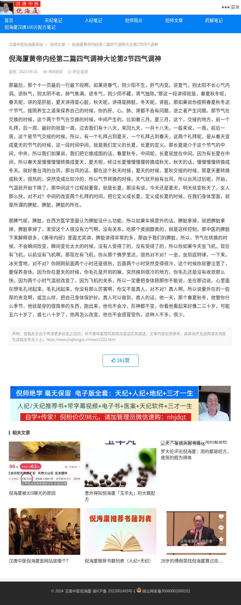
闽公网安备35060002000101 (166, 591)
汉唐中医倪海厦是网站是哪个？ (40, 560)
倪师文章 (174, 20)
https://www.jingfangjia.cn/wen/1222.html (81, 339)
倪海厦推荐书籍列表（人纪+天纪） (119, 560)
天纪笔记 (53, 20)
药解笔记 (214, 20)
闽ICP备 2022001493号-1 (115, 591)
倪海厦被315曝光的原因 (32, 493)
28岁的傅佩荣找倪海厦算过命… (192, 560)
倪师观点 (134, 20)
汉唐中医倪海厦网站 (26, 44)
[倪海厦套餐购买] (120, 419)
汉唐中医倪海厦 (78, 591)
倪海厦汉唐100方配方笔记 (22, 27)
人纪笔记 (93, 20)
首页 (8, 20)
